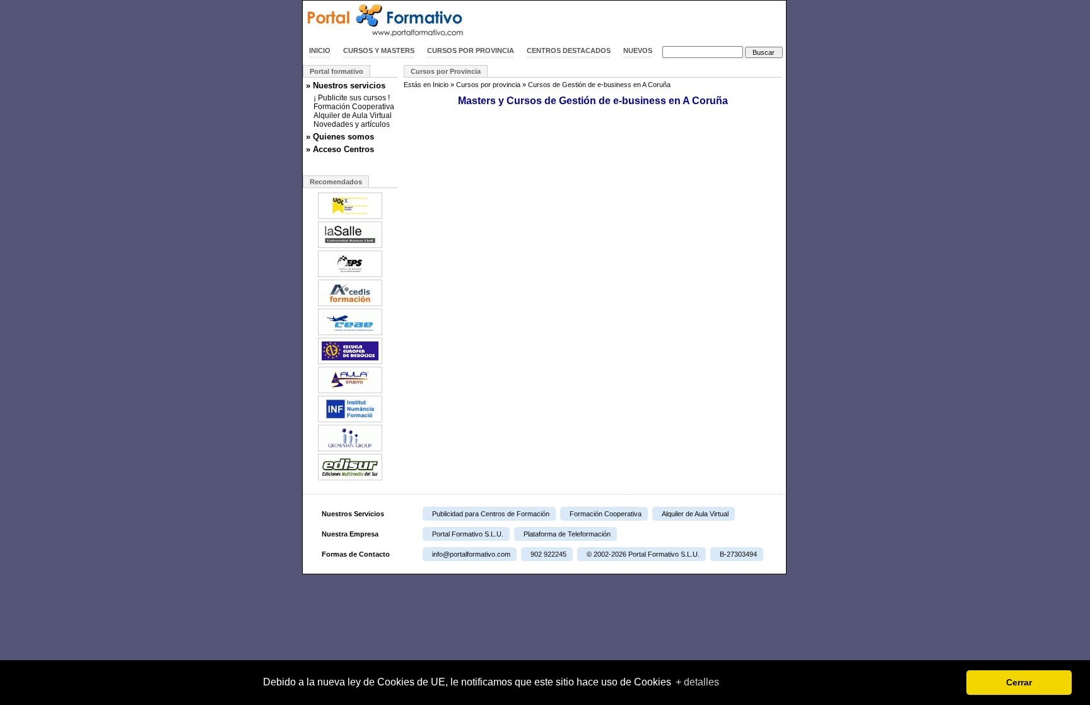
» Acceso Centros (340, 149)
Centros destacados (569, 50)
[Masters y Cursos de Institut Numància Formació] (350, 421)
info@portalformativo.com (471, 554)
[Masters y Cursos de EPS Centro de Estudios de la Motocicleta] (350, 276)
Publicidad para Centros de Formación (490, 514)
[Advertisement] (638, 21)
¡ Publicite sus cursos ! (352, 97)
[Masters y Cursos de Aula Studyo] (350, 392)
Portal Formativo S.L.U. (467, 534)
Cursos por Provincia (446, 71)
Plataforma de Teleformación (567, 534)
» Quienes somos (340, 136)
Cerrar (1019, 682)
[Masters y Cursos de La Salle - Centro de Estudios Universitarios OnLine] (350, 247)
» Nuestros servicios (345, 85)
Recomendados (336, 182)
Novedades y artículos (352, 124)
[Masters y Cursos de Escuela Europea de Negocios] (350, 363)
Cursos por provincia (470, 50)
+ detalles (697, 682)
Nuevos (637, 50)
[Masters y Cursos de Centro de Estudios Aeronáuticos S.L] (350, 334)
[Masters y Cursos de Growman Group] (350, 450)
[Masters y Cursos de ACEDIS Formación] (350, 305)
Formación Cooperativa (354, 106)
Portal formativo (336, 71)
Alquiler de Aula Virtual (353, 115)
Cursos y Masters (378, 50)
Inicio (320, 50)
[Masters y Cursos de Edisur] (350, 479)
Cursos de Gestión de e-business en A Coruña (599, 84)
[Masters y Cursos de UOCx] (350, 218)
